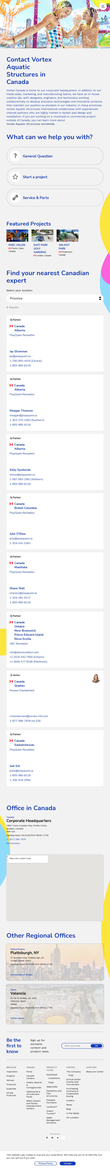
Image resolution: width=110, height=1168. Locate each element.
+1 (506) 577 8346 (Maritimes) (28, 661)
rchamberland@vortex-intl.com (29, 716)
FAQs (51, 1082)
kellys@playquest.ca (22, 474)
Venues (10, 1080)
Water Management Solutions (53, 1120)
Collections (54, 1078)
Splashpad (51, 1074)
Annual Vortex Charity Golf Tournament (73, 1082)
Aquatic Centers (30, 1077)
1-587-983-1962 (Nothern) (26, 479)
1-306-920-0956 (20, 780)
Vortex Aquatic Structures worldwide (30, 124)
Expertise (11, 1088)
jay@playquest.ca (20, 356)
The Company (73, 1071)
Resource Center (95, 1071)
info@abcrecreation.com (24, 652)
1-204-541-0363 (20, 543)
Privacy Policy (46, 1163)
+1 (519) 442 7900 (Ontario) (27, 657)
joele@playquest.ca (21, 771)
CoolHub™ (51, 1107)
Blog (68, 1109)
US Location (72, 1117)
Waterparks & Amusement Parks (33, 1094)
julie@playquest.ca (21, 538)
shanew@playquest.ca (23, 593)
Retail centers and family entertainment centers (33, 1105)
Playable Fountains (51, 1101)
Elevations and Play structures (53, 1093)
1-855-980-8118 (20, 365)
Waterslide (51, 1086)
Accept (67, 1163)
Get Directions (13, 843)
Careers (70, 1100)
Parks (29, 1071)
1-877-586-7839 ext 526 (25, 721)
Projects (10, 1076)
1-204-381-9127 (20, 598)
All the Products (11, 1094)
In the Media (72, 1113)
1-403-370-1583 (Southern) (27, 420)
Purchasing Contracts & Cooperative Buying (72, 1092)
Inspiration (11, 1071)
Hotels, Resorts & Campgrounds (34, 1085)
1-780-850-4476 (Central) (26, 361)
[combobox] (55, 298)
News (69, 1104)
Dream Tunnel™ (51, 1112)
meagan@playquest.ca (23, 415)
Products (11, 1084)
